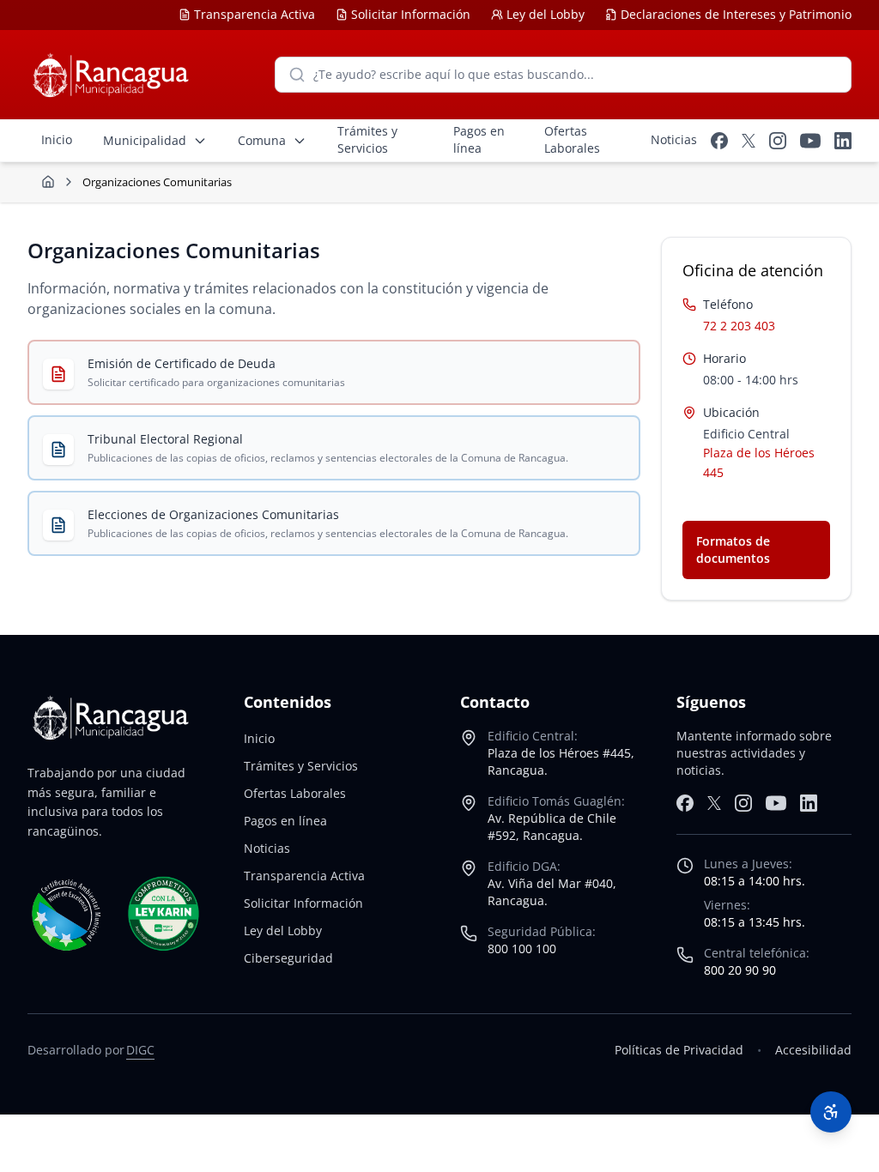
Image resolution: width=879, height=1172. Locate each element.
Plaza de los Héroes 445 (759, 462)
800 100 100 (522, 948)
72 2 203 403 (739, 325)
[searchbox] (563, 75)
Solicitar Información (410, 14)
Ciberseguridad (288, 958)
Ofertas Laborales (295, 793)
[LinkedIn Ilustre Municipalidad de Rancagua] (843, 140)
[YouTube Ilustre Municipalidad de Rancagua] (810, 140)
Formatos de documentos (733, 549)
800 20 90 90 (740, 970)
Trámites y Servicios (301, 766)
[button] (831, 1112)
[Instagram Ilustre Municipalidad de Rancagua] (777, 140)
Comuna (262, 140)
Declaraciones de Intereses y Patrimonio (736, 14)
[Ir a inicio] (48, 182)
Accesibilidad (813, 1050)
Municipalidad (144, 140)
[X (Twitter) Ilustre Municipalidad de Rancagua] (748, 141)
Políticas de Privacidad (679, 1050)
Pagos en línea (285, 821)
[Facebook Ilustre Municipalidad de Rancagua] (719, 140)
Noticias (267, 848)
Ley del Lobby (545, 14)
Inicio (259, 738)
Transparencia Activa (254, 14)
